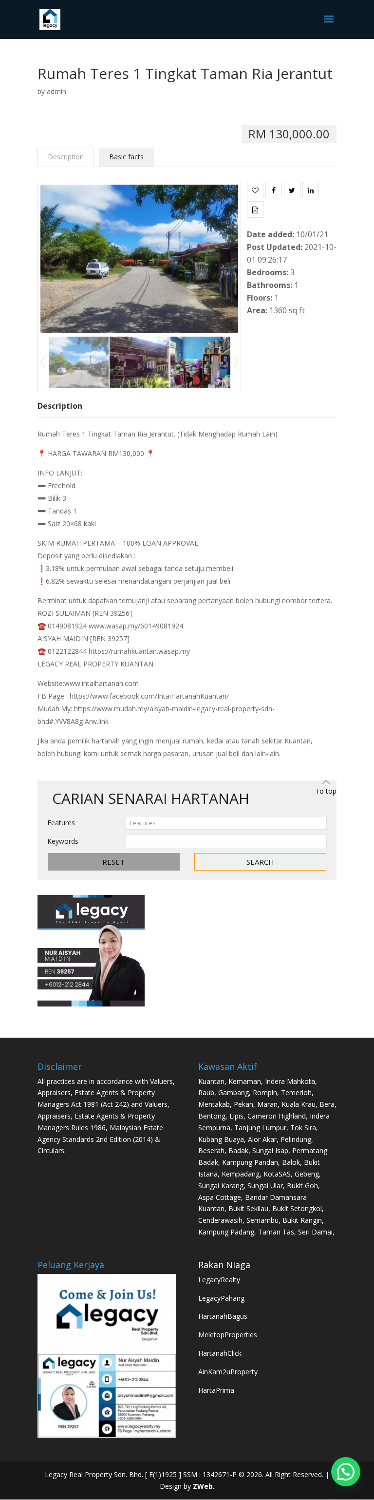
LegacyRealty (219, 1279)
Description (66, 156)
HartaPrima (216, 1390)
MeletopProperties (227, 1334)
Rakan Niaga (224, 1265)
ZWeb (203, 1486)
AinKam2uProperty (228, 1371)
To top (326, 791)
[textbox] (226, 822)
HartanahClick (220, 1353)
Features (61, 822)
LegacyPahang (221, 1298)
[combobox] (226, 823)
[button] (345, 1471)
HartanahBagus (222, 1316)
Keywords (62, 841)
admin (56, 91)
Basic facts (126, 156)
